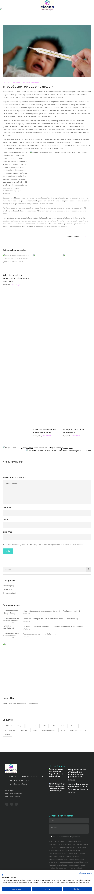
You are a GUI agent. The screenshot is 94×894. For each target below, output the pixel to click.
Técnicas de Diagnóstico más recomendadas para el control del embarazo (53, 626)
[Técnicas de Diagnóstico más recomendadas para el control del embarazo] (11, 627)
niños (33, 83)
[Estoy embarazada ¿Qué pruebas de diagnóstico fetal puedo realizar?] (11, 612)
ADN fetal (8, 726)
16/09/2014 (26, 637)
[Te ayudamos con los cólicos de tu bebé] (11, 635)
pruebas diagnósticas (78, 730)
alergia (19, 726)
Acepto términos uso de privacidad (66, 837)
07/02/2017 (37, 436)
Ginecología (16, 285)
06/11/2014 (6, 83)
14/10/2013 (26, 621)
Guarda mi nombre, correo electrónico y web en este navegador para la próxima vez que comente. (45, 545)
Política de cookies (12, 796)
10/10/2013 (26, 614)
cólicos (73, 726)
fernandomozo (74, 236)
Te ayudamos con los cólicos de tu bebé (39, 634)
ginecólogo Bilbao (48, 730)
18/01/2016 (66, 436)
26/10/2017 (7, 285)
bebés (54, 726)
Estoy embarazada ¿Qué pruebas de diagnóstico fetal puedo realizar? (51, 611)
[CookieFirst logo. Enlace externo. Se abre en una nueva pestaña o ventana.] (2, 875)
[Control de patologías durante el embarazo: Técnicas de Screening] (11, 620)
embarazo (23, 730)
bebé (23, 83)
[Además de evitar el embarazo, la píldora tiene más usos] (17, 262)
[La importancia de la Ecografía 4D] (77, 339)
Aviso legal (9, 790)
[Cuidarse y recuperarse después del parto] (47, 339)
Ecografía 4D (10, 730)
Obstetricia (36, 17)
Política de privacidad (13, 793)
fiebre (28, 83)
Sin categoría (8, 593)
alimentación (32, 726)
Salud (37, 83)
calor (63, 726)
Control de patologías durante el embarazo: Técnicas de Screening (50, 618)
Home (29, 17)
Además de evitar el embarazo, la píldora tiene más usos (16, 278)
